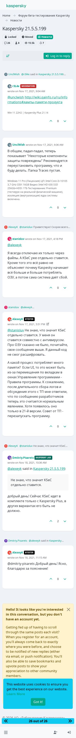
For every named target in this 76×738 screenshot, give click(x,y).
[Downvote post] (65, 121)
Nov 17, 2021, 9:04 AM (32, 91)
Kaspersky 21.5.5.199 (51, 74)
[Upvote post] (51, 121)
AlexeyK (13, 227)
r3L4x (15, 86)
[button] (6, 732)
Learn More (15, 694)
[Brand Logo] (16, 5)
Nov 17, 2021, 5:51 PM (32, 324)
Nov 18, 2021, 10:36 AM (33, 462)
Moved (29, 37)
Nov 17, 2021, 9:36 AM (50, 145)
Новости (46, 37)
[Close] (68, 609)
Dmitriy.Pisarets (23, 458)
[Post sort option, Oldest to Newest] (8, 56)
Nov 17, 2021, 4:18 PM (50, 239)
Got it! (38, 702)
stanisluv (18, 239)
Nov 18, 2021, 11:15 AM (33, 557)
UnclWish (14, 74)
